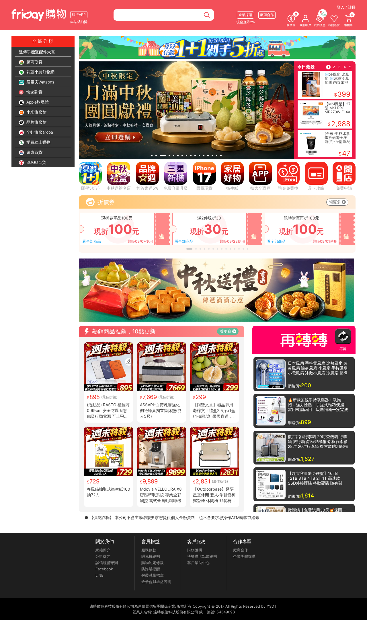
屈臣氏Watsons (39, 81)
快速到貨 (33, 92)
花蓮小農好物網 (39, 71)
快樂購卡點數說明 (202, 556)
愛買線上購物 (37, 142)
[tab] (152, 155)
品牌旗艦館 (35, 122)
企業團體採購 (244, 556)
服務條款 (148, 550)
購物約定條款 (152, 562)
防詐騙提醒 (150, 569)
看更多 (226, 331)
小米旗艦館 (35, 112)
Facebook (104, 569)
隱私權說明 (150, 556)
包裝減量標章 (152, 575)
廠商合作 (240, 550)
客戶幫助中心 (198, 562)
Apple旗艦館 (37, 102)
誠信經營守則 (106, 562)
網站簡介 (102, 550)
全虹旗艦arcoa (39, 132)
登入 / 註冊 (346, 7)
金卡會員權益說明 (156, 581)
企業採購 (245, 15)
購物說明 (194, 550)
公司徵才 (102, 556)
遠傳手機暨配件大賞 (37, 51)
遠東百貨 (33, 152)
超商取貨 (33, 61)
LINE (99, 575)
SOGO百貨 (35, 162)
